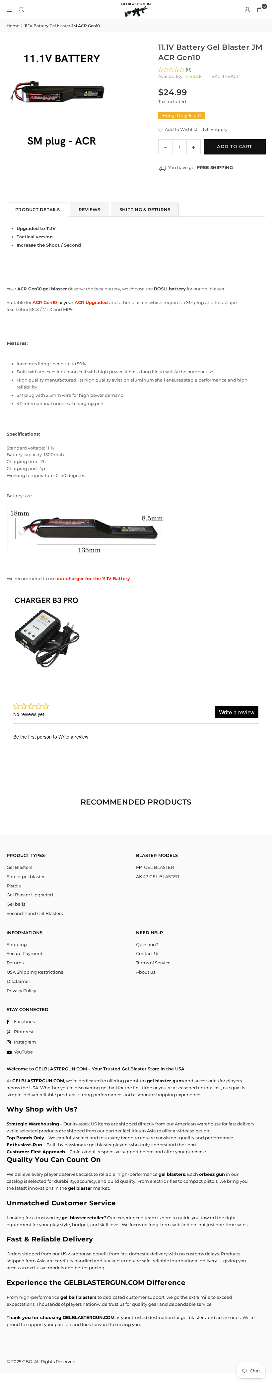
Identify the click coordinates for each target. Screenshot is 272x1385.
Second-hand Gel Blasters (35, 913)
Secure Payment (24, 953)
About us (145, 972)
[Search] (22, 9)
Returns (15, 962)
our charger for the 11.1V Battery (93, 578)
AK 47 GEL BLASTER (157, 876)
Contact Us (147, 953)
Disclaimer (18, 981)
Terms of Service (153, 962)
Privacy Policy (21, 990)
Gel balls (16, 904)
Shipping (17, 944)
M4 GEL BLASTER (155, 867)
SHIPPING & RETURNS (144, 209)
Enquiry (218, 129)
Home (13, 25)
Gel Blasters (19, 867)
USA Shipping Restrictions (35, 972)
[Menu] (10, 9)
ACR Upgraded (90, 302)
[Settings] (247, 10)
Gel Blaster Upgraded (30, 894)
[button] (259, 10)
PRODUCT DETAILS (37, 209)
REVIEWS (90, 209)
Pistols (14, 885)
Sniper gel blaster (26, 876)
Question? (147, 944)
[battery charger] (46, 672)
